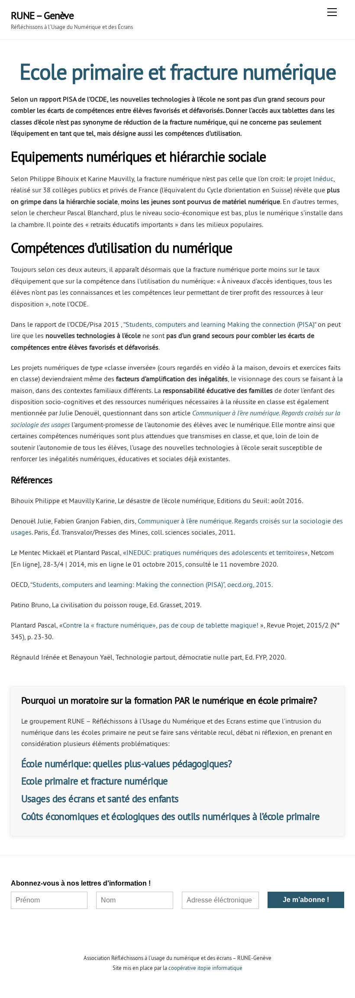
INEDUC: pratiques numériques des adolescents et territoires (215, 552)
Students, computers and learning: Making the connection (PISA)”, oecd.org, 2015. (152, 584)
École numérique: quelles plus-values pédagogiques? (126, 763)
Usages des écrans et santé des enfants (100, 798)
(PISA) (305, 324)
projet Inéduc (313, 178)
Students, (139, 324)
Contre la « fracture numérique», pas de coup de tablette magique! (160, 625)
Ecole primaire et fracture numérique (94, 781)
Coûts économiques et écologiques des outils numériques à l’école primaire (170, 816)
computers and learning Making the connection (225, 324)
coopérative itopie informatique (205, 967)
